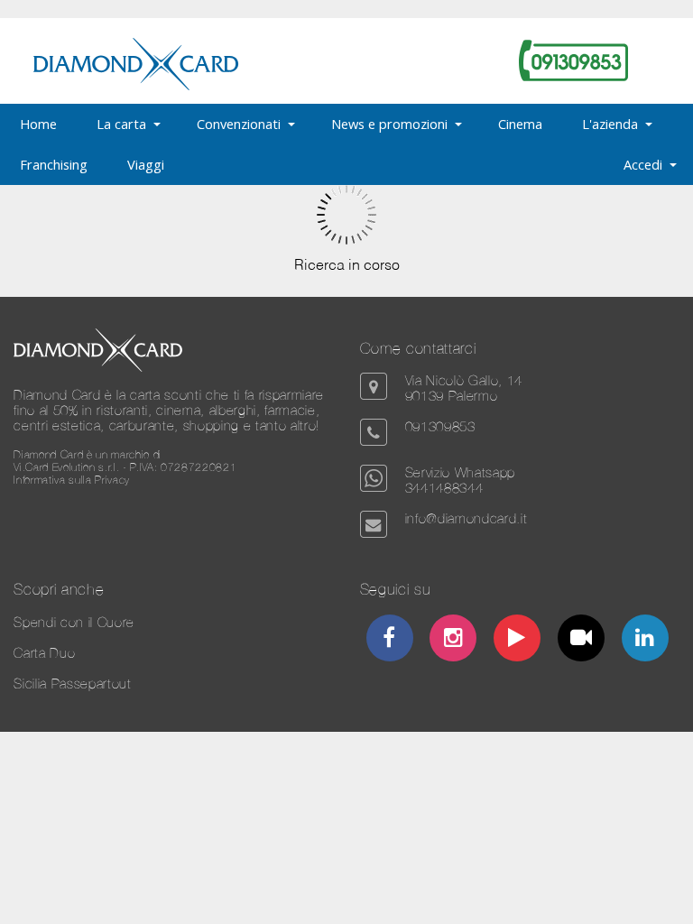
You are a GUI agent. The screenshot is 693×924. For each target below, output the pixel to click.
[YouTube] (517, 640)
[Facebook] (390, 640)
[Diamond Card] (136, 86)
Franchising (54, 164)
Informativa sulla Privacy (72, 480)
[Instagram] (453, 640)
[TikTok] (581, 640)
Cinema (520, 124)
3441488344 (444, 487)
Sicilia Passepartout (72, 683)
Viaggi (145, 164)
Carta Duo (44, 653)
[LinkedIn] (645, 640)
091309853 (440, 426)
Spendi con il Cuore (74, 622)
